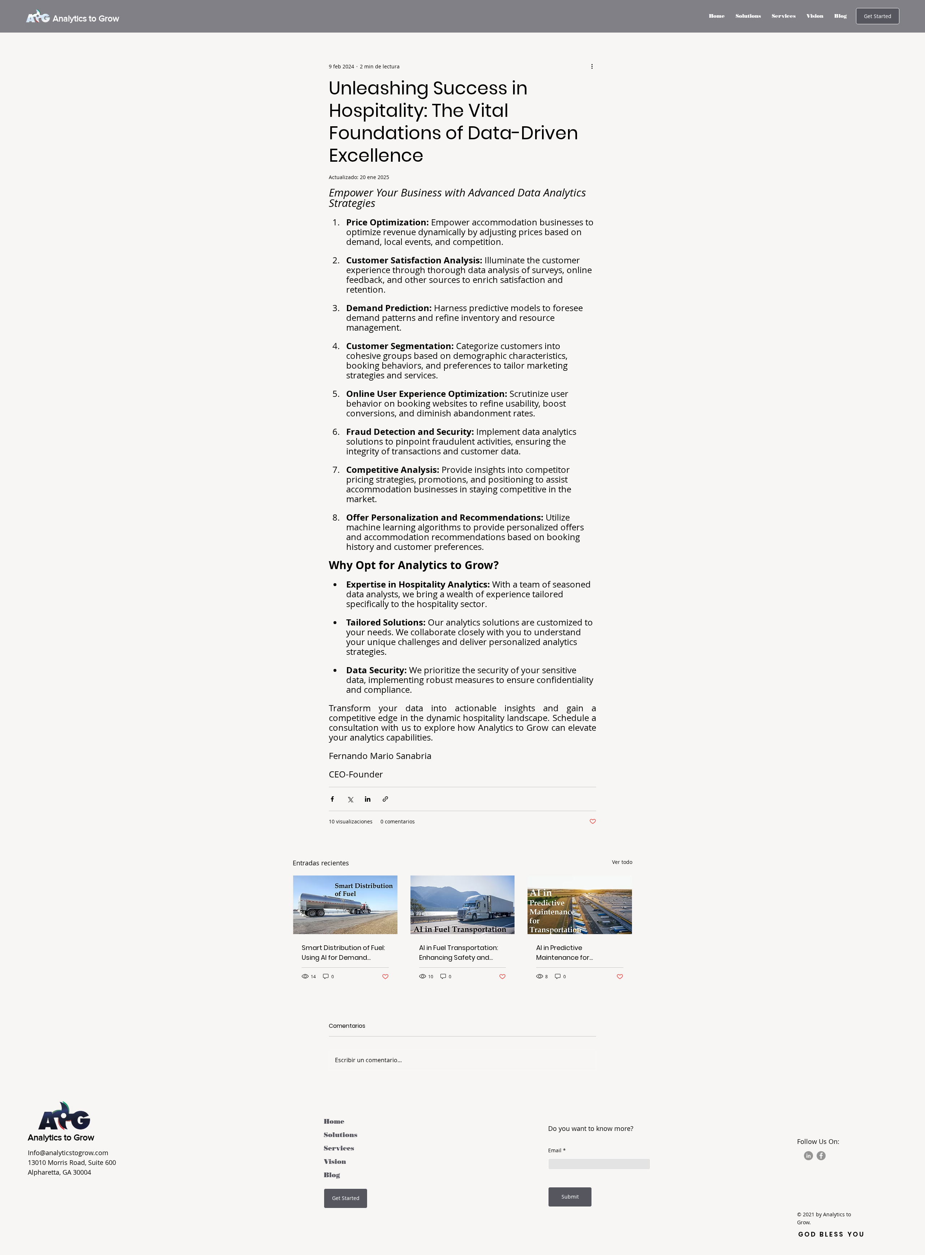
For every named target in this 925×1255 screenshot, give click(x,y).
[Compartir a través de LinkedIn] (367, 799)
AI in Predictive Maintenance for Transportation (562, 952)
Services (339, 1148)
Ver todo (622, 861)
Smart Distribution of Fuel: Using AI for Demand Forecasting (343, 952)
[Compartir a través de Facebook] (332, 799)
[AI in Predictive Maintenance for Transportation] (580, 904)
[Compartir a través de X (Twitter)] (350, 799)
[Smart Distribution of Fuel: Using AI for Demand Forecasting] (345, 904)
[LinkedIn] (808, 1155)
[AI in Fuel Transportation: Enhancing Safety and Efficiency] (462, 904)
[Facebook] (821, 1155)
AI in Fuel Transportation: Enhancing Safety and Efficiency (458, 952)
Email (555, 1150)
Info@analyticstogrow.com (68, 1152)
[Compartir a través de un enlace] (385, 799)
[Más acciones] (592, 66)
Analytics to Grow (86, 18)
